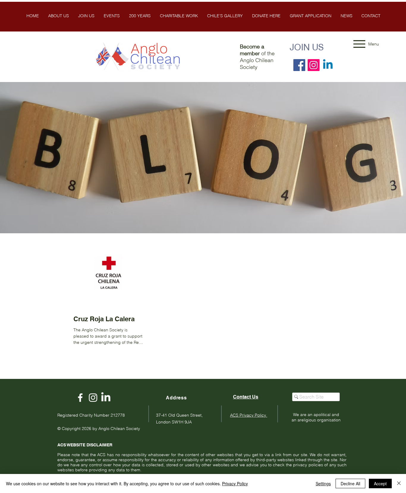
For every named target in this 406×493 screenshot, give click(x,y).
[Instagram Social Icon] (314, 65)
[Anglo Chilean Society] (93, 397)
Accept (380, 483)
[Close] (398, 483)
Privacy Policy (235, 483)
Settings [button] (323, 483)
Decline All (350, 483)
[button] (224, 15)
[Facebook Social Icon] (299, 65)
